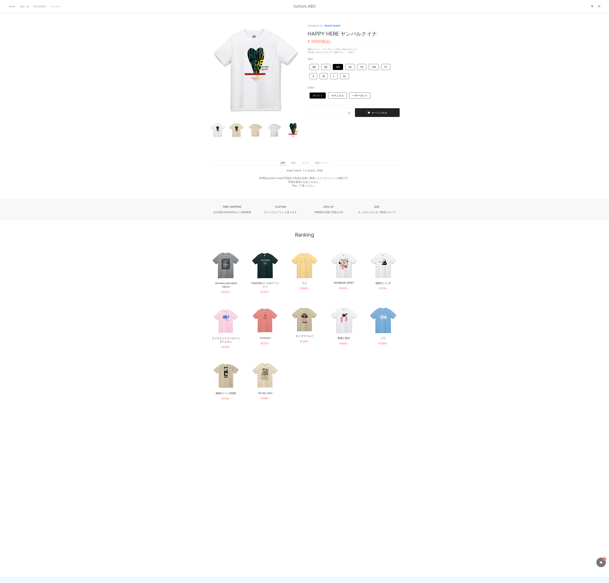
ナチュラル (337, 95)
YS (361, 67)
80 (314, 67)
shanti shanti (332, 25)
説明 (283, 162)
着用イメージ (321, 162)
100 (338, 67)
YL (385, 67)
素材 (293, 162)
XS (350, 67)
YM (374, 67)
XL (344, 76)
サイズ (305, 162)
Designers (40, 6)
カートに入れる (379, 112)
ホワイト (318, 95)
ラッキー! (55, 6)
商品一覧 (24, 6)
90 (325, 67)
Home (12, 6)
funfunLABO (305, 6)
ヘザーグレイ (359, 95)
